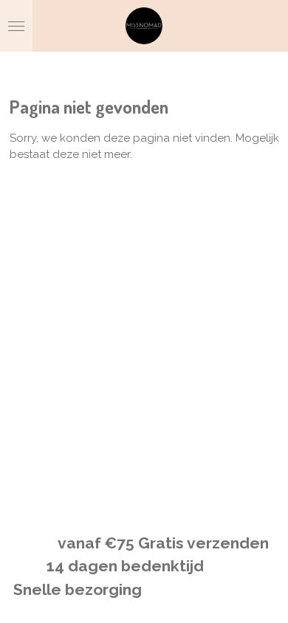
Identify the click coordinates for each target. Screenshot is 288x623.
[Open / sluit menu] (16, 26)
